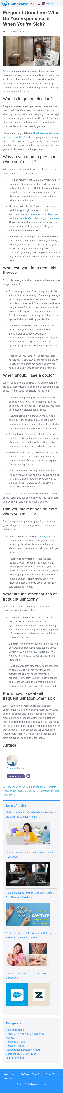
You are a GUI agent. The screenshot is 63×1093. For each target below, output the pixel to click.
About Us (14, 1074)
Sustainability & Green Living (21, 1054)
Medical (10, 1038)
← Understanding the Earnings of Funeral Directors (29, 787)
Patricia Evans (16, 768)
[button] (38, 3)
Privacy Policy (37, 1074)
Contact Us (7, 1079)
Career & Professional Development (25, 1034)
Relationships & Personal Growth (23, 1049)
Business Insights (15, 1030)
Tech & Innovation (15, 1058)
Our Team (25, 1074)
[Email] (28, 776)
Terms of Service (52, 1074)
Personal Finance (15, 1046)
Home (5, 1074)
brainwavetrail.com (38, 1084)
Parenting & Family (16, 1042)
